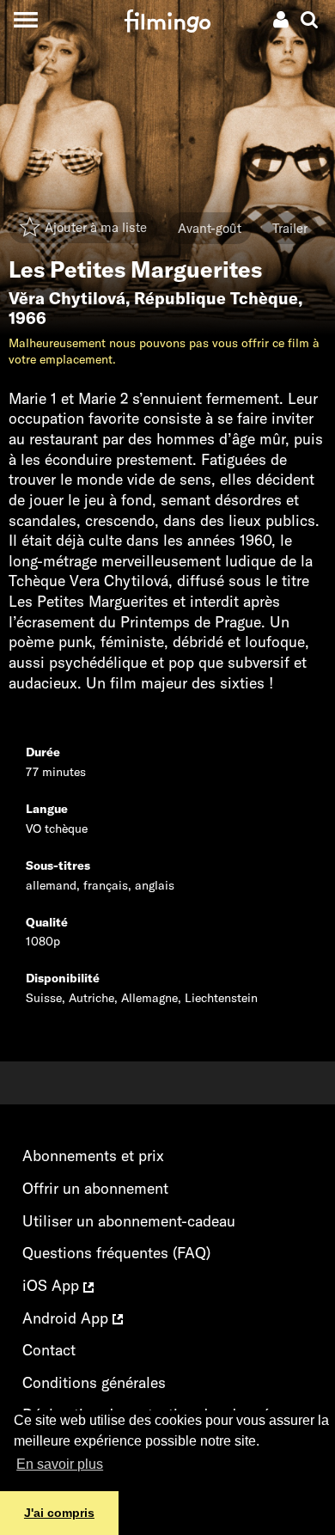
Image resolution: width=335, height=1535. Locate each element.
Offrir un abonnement (95, 1188)
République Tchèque (216, 298)
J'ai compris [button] (59, 1513)
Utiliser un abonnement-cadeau (128, 1221)
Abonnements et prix (93, 1155)
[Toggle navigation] (25, 19)
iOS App (52, 1285)
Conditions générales (94, 1382)
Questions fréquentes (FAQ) (116, 1253)
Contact (49, 1350)
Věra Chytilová (67, 298)
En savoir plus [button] (59, 1464)
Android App (67, 1318)
